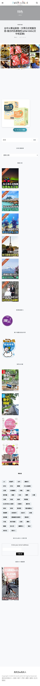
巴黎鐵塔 (12, 490)
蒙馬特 (27, 517)
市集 (21, 490)
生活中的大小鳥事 (8, 504)
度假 (28, 490)
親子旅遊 (12, 521)
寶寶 (18, 486)
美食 (11, 508)
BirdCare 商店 (21, 130)
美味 (4, 508)
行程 (4, 521)
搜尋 (34, 140)
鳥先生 (5, 530)
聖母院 (19, 508)
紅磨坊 (20, 504)
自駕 (30, 513)
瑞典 (18, 499)
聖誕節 (5, 513)
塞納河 (27, 481)
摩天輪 (5, 495)
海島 (11, 499)
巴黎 (4, 490)
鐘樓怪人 (21, 526)
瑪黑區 (26, 499)
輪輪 (4, 526)
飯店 (29, 526)
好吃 (4, 486)
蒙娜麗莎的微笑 (16, 517)
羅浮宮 (28, 504)
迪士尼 (12, 526)
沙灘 (34, 495)
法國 (4, 499)
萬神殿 (5, 517)
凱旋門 (11, 481)
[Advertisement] (11, 83)
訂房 (21, 521)
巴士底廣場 (27, 486)
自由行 (23, 513)
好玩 (11, 486)
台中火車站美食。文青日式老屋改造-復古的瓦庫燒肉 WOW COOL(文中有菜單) (20, 31)
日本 (20, 495)
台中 (19, 481)
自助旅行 (14, 513)
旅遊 (13, 495)
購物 (28, 521)
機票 (27, 495)
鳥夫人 (15, 37)
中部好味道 (20, 24)
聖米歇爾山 (29, 508)
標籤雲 (20, 473)
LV (4, 481)
